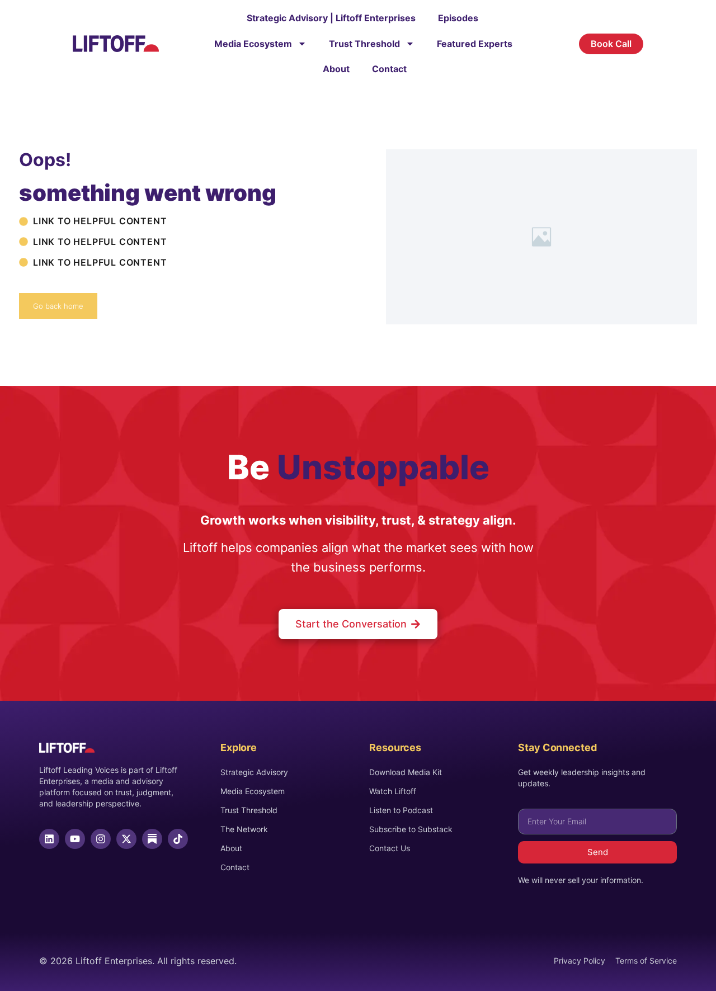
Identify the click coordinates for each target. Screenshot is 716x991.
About (336, 68)
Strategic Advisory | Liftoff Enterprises (331, 17)
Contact (389, 68)
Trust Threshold (364, 43)
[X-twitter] (126, 839)
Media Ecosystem (253, 43)
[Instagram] (101, 839)
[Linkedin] (49, 839)
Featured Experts (474, 43)
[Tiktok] (178, 839)
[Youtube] (75, 839)
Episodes (458, 17)
